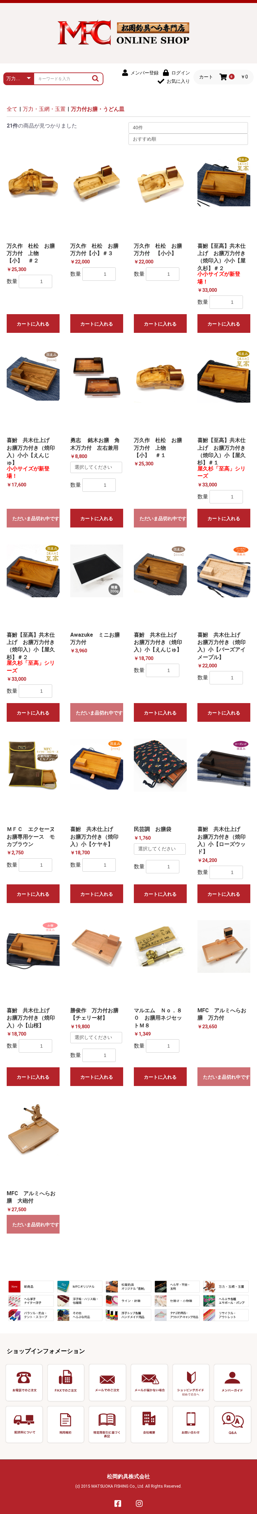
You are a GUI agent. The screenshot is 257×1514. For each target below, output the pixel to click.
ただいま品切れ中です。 (36, 518)
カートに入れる (33, 324)
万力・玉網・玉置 (44, 109)
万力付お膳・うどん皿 (97, 109)
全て (12, 109)
